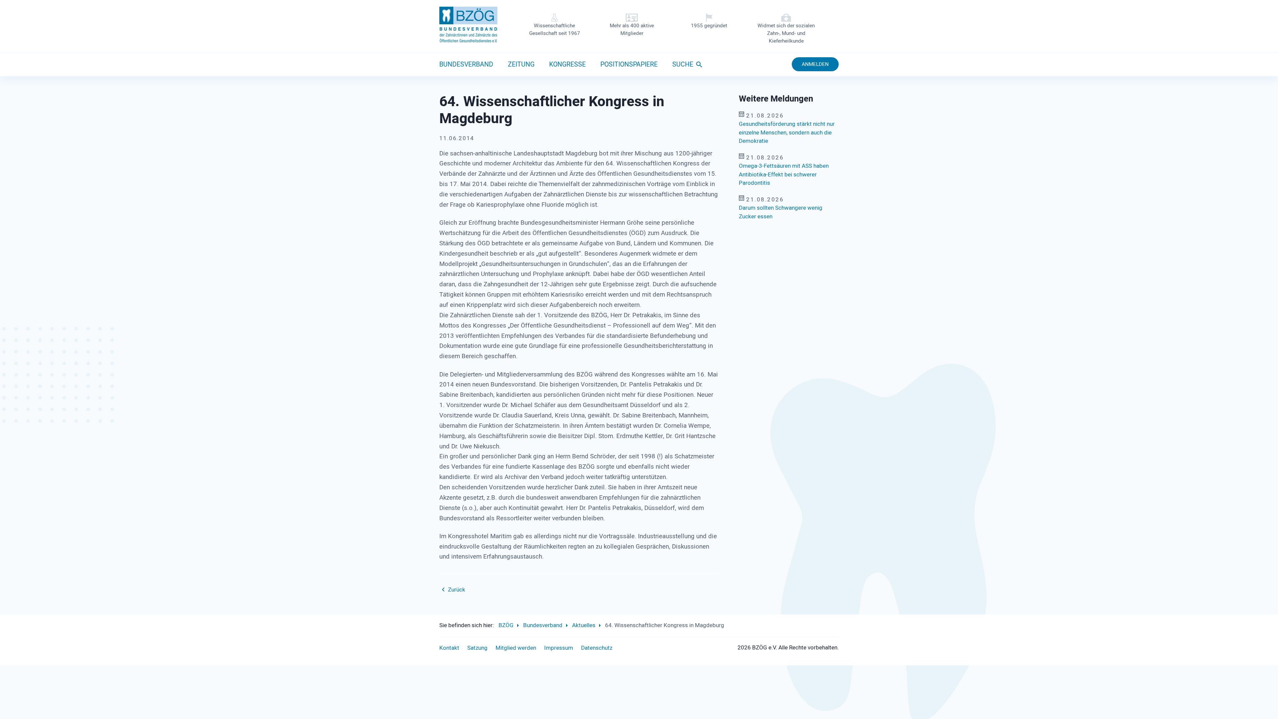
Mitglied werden (516, 648)
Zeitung (521, 64)
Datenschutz (596, 648)
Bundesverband (466, 64)
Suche (682, 64)
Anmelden (815, 64)
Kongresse (567, 64)
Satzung (477, 648)
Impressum (558, 648)
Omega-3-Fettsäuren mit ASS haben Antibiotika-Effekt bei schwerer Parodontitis (784, 174)
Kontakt (449, 648)
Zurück (456, 590)
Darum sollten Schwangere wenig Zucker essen (780, 212)
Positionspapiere (629, 64)
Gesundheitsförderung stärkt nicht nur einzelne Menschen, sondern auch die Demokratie (787, 132)
